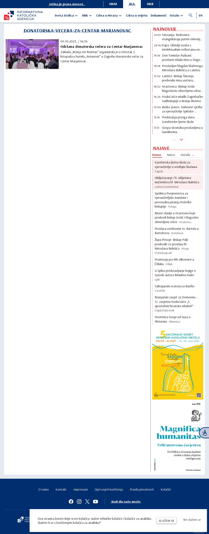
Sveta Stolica (64, 15)
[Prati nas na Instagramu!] (79, 501)
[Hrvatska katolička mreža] (27, 520)
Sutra (171, 155)
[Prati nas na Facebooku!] (71, 501)
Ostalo (174, 15)
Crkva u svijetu (136, 15)
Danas (156, 155)
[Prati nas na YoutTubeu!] (95, 501)
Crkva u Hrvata (107, 15)
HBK (85, 15)
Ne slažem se (192, 519)
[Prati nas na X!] (87, 501)
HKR (150, 3)
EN (200, 15)
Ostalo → (187, 155)
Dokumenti (158, 15)
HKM (113, 3)
